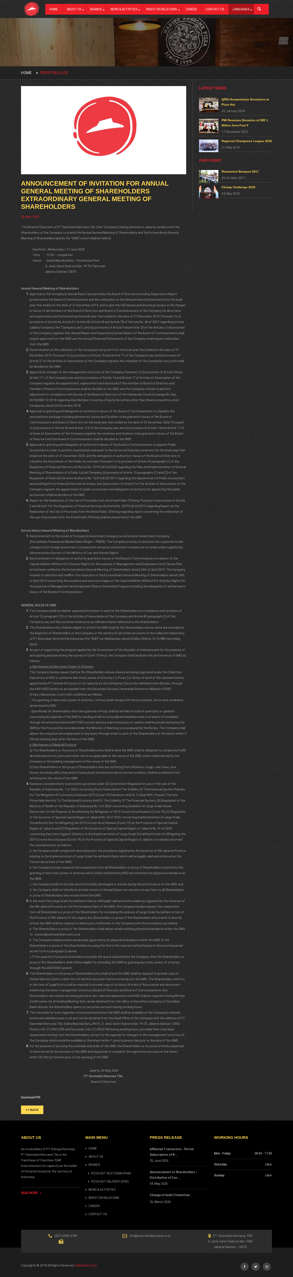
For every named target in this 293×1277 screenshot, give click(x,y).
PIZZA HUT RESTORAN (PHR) (111, 1173)
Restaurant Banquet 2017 (240, 171)
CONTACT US (215, 9)
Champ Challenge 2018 (238, 187)
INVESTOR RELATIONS (161, 9)
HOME (54, 9)
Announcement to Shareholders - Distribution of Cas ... (173, 1174)
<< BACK (32, 1110)
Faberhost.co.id (86, 1265)
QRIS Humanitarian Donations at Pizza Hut (245, 102)
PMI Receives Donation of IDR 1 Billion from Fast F (245, 122)
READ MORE (29, 1193)
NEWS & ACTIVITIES (123, 9)
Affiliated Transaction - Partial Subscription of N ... (172, 1151)
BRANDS (96, 9)
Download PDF (31, 1097)
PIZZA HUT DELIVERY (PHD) (110, 1181)
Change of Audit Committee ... (171, 1195)
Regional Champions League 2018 (247, 141)
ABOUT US (74, 9)
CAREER (191, 9)
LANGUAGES (241, 9)
